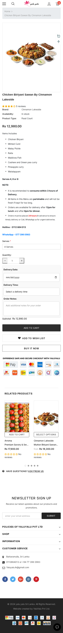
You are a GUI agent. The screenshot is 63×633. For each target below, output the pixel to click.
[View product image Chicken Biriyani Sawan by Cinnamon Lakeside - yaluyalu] (31, 52)
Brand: (5, 109)
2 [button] (28, 465)
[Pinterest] (36, 579)
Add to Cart (17, 434)
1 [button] (25, 465)
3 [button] (31, 465)
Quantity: (6, 255)
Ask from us (36, 471)
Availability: (8, 114)
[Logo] (31, 4)
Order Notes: (10, 298)
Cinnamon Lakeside (31, 109)
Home (7, 11)
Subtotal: (6, 318)
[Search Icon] (13, 3)
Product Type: (9, 118)
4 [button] (34, 465)
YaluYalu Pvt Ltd (41, 608)
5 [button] (37, 465)
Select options (46, 434)
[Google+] (20, 579)
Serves (6, 241)
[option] (31, 52)
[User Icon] (49, 4)
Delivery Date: (11, 269)
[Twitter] (13, 579)
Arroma (8, 440)
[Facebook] (5, 579)
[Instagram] (28, 579)
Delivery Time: (11, 285)
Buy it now (31, 348)
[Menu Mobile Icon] (4, 4)
